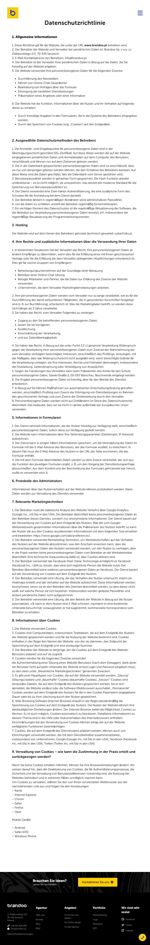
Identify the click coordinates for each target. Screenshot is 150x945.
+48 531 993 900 (19, 926)
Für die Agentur (71, 927)
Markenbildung (100, 915)
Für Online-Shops (72, 922)
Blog (38, 924)
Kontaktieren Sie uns (95, 882)
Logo (95, 919)
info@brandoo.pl (18, 929)
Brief (38, 928)
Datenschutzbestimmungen (20, 934)
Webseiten (98, 924)
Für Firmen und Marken (71, 916)
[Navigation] (140, 13)
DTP (95, 928)
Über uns (40, 915)
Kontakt (39, 919)
